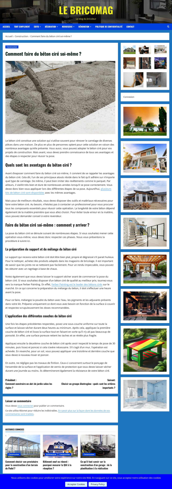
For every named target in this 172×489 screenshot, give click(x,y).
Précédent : (28, 384)
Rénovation (83, 26)
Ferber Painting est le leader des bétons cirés (76, 284)
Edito (36, 26)
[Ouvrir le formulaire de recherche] (168, 26)
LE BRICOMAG (86, 10)
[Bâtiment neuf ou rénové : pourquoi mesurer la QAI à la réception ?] (60, 446)
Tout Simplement (22, 26)
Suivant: (88, 384)
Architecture (51, 454)
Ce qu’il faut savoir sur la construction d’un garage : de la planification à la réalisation (96, 465)
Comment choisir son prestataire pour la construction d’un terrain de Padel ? (21, 465)
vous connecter (25, 405)
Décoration (50, 26)
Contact (130, 26)
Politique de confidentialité (108, 26)
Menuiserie (67, 26)
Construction (12, 47)
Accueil (6, 26)
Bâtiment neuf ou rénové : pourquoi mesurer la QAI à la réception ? (57, 465)
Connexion (128, 96)
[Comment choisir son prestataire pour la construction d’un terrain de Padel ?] (22, 446)
